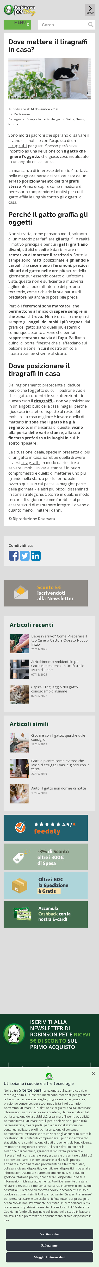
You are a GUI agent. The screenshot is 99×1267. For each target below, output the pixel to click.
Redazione (22, 114)
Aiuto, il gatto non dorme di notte (58, 788)
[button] (93, 1073)
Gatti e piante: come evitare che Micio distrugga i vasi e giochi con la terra (60, 765)
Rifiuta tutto (49, 1245)
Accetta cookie (49, 1234)
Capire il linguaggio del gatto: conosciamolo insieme (55, 689)
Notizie (13, 124)
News (80, 119)
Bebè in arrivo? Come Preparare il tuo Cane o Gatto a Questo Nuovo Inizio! (59, 640)
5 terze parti (31, 1090)
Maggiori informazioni (49, 1257)
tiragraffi (17, 145)
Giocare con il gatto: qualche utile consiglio (58, 737)
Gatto (70, 119)
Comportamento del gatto (45, 119)
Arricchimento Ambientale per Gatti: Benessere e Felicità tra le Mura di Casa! (57, 666)
